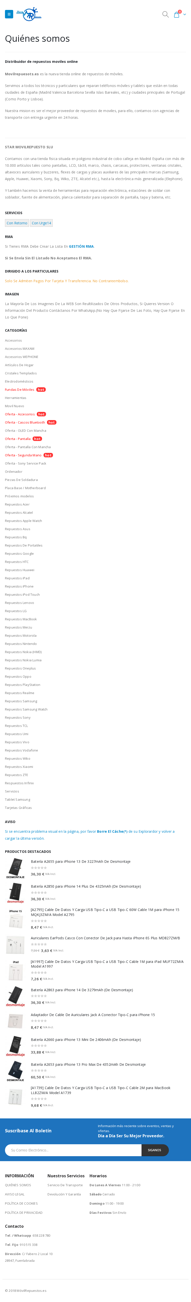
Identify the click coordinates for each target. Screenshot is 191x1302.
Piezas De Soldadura (21, 479)
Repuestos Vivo (17, 742)
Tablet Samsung (17, 799)
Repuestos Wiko (17, 758)
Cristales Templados (21, 373)
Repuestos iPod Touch (22, 594)
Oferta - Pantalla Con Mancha (28, 447)
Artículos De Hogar (19, 365)
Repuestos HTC (17, 561)
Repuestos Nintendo (21, 643)
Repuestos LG (16, 611)
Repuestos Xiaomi (19, 766)
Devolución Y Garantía (64, 1194)
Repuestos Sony (18, 717)
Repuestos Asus (17, 529)
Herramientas (15, 397)
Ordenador (13, 471)
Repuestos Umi (17, 734)
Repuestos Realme (19, 693)
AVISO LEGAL (14, 1194)
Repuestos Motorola (21, 635)
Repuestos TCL (16, 725)
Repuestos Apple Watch (23, 520)
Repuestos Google (19, 553)
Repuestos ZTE (16, 775)
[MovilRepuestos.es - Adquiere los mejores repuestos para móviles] (29, 14)
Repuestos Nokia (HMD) (23, 652)
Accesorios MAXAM (19, 348)
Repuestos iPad (17, 578)
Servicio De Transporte (65, 1185)
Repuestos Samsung (21, 701)
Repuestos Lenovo (19, 602)
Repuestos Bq (16, 537)
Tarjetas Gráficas (18, 807)
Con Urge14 (41, 223)
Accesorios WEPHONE (22, 357)
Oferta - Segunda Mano (23, 455)
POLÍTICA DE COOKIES (21, 1203)
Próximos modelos (19, 496)
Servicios (12, 791)
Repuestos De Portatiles (24, 545)
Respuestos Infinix (19, 783)
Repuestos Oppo (18, 676)
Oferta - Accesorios (20, 414)
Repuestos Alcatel (19, 512)
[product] (15, 868)
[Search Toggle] (166, 14)
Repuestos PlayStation (22, 684)
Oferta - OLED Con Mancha (25, 430)
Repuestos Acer (17, 504)
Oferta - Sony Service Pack (25, 463)
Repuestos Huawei (19, 570)
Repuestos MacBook (21, 619)
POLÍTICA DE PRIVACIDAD (24, 1213)
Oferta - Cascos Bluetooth (25, 422)
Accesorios (13, 340)
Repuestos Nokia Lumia (23, 660)
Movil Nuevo (14, 406)
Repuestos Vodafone (21, 750)
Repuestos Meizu (18, 627)
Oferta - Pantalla (18, 438)
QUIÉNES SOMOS (18, 1185)
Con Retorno (17, 223)
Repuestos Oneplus (20, 668)
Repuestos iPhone (19, 586)
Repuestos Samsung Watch (26, 709)
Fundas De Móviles (19, 389)
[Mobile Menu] (9, 14)
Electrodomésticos (19, 381)
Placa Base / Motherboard (25, 488)
